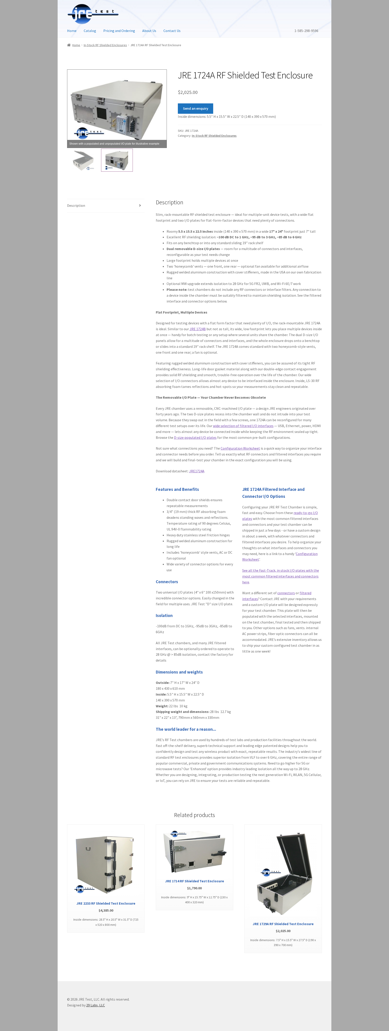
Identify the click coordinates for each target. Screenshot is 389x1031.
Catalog (90, 30)
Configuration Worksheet (240, 448)
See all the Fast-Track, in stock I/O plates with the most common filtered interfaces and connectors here (280, 576)
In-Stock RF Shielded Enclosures (105, 45)
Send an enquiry (195, 108)
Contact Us (172, 30)
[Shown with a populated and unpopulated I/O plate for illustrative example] (83, 160)
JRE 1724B (198, 329)
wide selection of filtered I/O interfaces (243, 425)
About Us (149, 30)
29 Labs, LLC (95, 1005)
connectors (286, 593)
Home (72, 30)
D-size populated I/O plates (195, 437)
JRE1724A (196, 471)
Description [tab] (76, 205)
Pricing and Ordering (119, 30)
